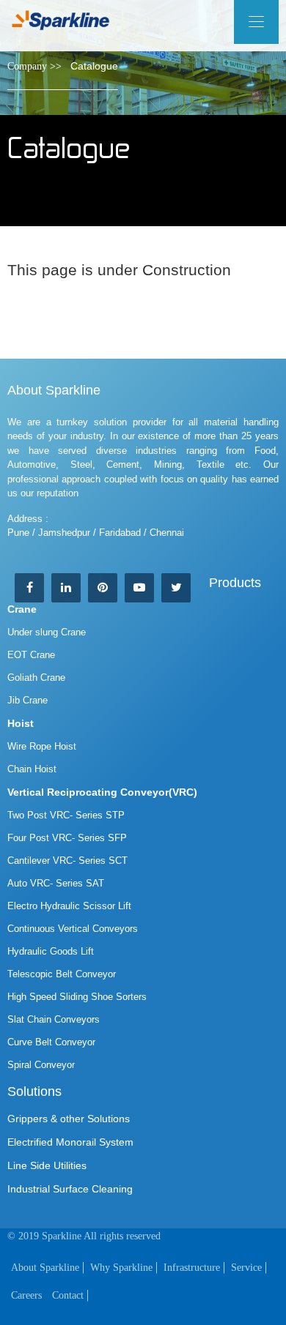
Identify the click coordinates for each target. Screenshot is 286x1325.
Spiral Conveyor (41, 1064)
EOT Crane (31, 654)
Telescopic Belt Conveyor (61, 973)
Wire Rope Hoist (41, 746)
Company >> (34, 66)
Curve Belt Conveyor (51, 1042)
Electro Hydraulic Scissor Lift (69, 905)
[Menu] (256, 22)
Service (246, 1267)
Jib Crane (27, 700)
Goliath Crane (36, 677)
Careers (26, 1295)
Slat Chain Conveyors (53, 1019)
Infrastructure (192, 1267)
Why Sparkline (121, 1267)
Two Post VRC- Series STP (66, 815)
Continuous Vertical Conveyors (72, 928)
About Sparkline (45, 1267)
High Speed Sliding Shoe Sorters (77, 996)
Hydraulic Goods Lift (50, 951)
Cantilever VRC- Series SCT (67, 860)
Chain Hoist (31, 769)
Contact (68, 1295)
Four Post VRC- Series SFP (67, 837)
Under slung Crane (46, 632)
